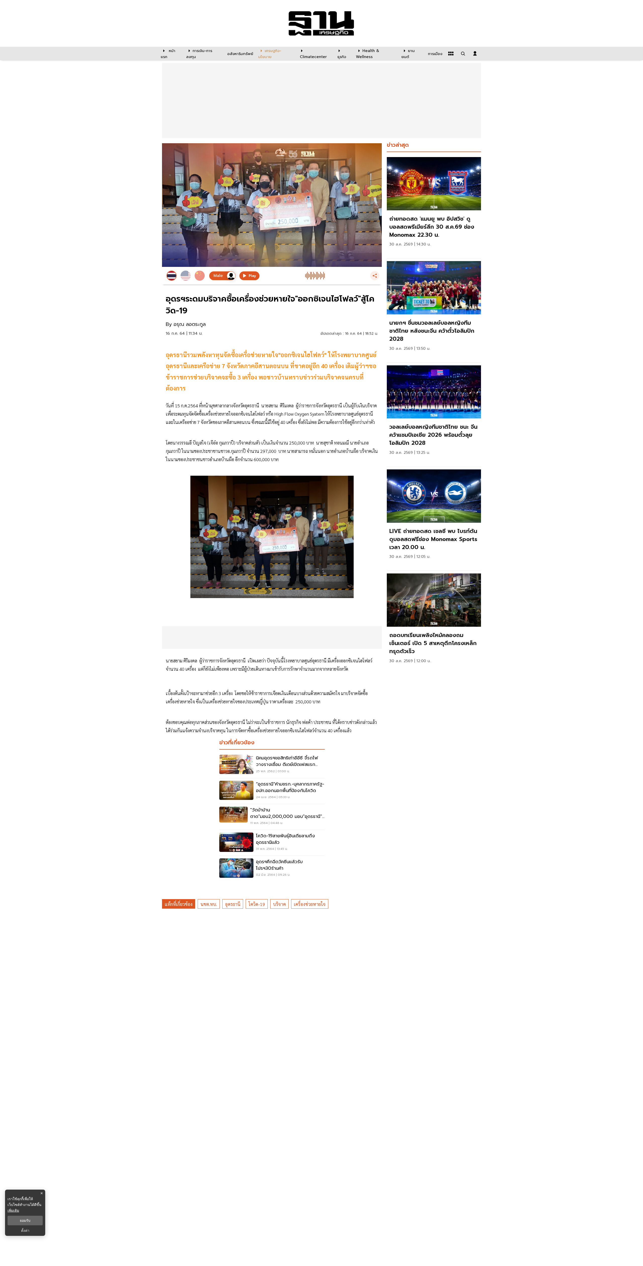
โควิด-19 (256, 904)
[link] (434, 206)
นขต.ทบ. (208, 904)
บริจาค (279, 904)
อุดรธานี (232, 904)
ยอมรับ (25, 1221)
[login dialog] (474, 53)
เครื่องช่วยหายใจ (310, 904)
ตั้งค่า (25, 1231)
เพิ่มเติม (13, 1210)
